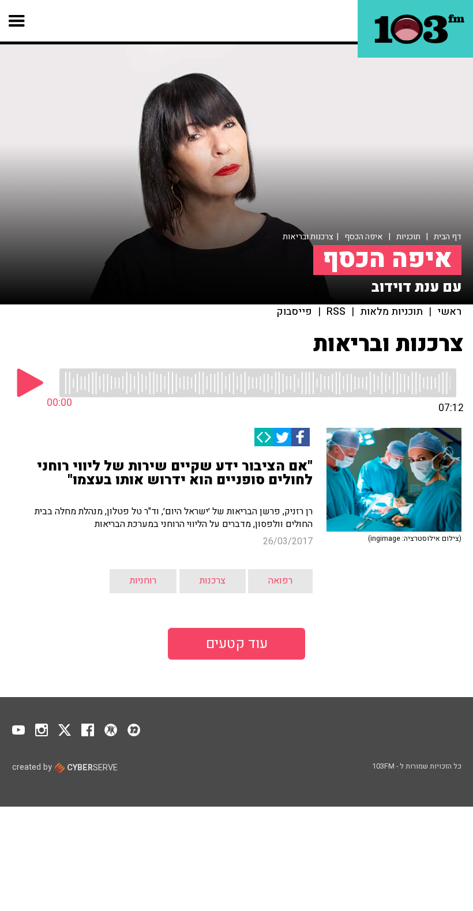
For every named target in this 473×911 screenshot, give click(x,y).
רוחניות (143, 581)
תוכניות (408, 237)
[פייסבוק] (300, 437)
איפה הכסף (363, 237)
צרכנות (213, 581)
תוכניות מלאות (391, 312)
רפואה (280, 581)
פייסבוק (294, 312)
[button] (17, 21)
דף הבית (447, 237)
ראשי (449, 312)
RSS (336, 312)
